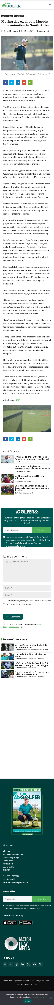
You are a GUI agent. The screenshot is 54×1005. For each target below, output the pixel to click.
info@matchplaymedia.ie (18, 882)
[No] (50, 998)
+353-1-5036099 (9, 879)
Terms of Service (14, 627)
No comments (43, 31)
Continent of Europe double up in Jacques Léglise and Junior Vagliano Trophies (32, 488)
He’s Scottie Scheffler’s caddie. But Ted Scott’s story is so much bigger (31, 664)
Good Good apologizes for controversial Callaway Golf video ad (32, 467)
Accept (28, 1001)
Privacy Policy (18, 543)
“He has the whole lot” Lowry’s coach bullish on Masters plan (32, 673)
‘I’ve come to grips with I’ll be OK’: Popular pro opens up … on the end (32, 457)
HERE (17, 400)
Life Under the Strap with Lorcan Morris (30, 655)
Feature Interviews (21, 649)
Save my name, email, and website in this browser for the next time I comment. (29, 602)
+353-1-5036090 (12, 876)
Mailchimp (30, 543)
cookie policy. (38, 997)
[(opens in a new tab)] (27, 811)
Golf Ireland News (20, 493)
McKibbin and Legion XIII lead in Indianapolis (29, 477)
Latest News (7, 16)
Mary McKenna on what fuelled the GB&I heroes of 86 (31, 646)
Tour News (19, 16)
